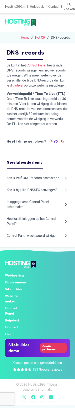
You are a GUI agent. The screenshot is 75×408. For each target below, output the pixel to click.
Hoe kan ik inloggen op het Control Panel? (31, 221)
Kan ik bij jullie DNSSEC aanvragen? (32, 190)
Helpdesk (37, 6)
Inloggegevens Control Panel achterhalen (28, 204)
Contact (53, 6)
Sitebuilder (14, 289)
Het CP (40, 37)
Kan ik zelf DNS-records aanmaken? (33, 178)
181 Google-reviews (47, 369)
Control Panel (36, 65)
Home (25, 37)
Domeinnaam (15, 282)
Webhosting (14, 275)
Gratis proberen (49, 347)
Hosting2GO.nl (15, 6)
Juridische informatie (37, 389)
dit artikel (16, 85)
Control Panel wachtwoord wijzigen (32, 235)
